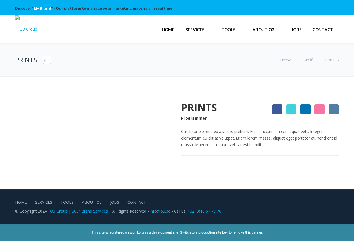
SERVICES (195, 29)
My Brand (42, 8)
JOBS (296, 29)
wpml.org (137, 232)
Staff (308, 60)
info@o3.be (160, 211)
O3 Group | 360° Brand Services (79, 211)
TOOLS (228, 29)
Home (286, 60)
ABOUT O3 (263, 29)
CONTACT (323, 29)
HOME (168, 29)
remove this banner (247, 232)
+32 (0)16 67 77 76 (204, 211)
